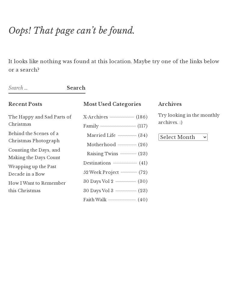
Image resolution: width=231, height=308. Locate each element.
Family (91, 126)
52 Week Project (101, 172)
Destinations (97, 163)
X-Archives (95, 117)
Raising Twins (102, 153)
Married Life (101, 135)
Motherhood (101, 144)
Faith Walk (94, 199)
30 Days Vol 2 (98, 181)
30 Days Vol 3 (98, 190)
